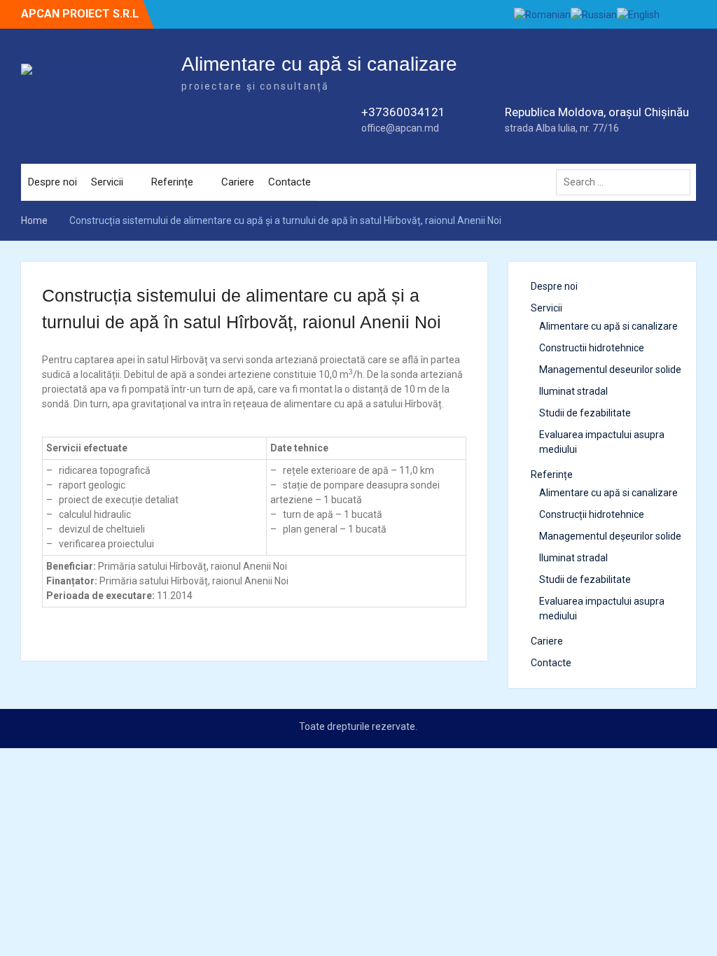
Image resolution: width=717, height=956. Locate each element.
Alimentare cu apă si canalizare (319, 64)
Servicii (107, 182)
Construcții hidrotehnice (591, 514)
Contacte (289, 182)
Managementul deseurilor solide (610, 369)
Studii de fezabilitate (585, 413)
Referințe (172, 182)
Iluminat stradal (573, 391)
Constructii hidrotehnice (591, 347)
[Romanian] (542, 14)
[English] (638, 14)
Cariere (237, 182)
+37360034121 (403, 112)
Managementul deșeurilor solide (610, 536)
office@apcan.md (400, 128)
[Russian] (594, 14)
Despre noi (52, 182)
